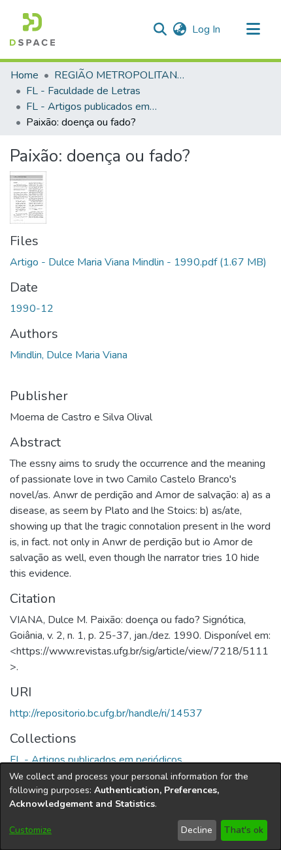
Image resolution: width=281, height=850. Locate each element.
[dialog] (140, 806)
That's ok (243, 830)
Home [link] (24, 75)
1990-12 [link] (32, 308)
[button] (32, 29)
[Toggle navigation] (253, 29)
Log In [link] (207, 29)
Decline (196, 830)
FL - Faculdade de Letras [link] (83, 91)
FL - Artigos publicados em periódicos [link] (91, 106)
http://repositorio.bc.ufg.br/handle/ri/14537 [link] (106, 713)
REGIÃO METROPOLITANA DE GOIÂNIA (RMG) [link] (119, 75)
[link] (138, 262)
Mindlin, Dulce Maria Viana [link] (68, 355)
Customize (30, 830)
